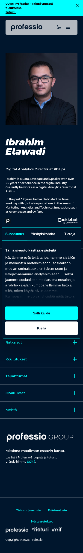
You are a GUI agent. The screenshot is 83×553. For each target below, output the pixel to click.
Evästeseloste (57, 510)
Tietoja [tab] (69, 234)
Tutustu (11, 12)
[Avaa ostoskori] (59, 27)
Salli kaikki (41, 313)
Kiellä (41, 328)
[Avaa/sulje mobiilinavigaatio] (68, 27)
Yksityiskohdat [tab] (43, 234)
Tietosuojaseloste (28, 510)
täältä (31, 461)
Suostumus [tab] (14, 234)
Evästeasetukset (41, 521)
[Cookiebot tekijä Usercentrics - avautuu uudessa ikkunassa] (58, 221)
